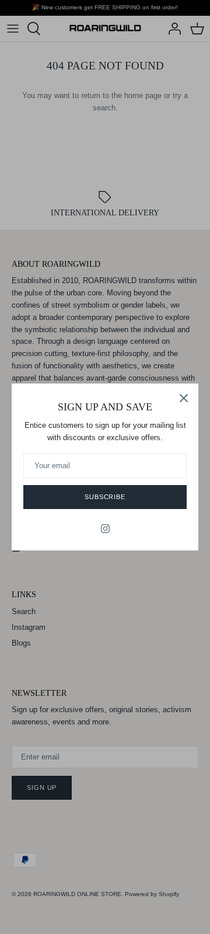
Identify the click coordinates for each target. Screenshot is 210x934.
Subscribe (105, 496)
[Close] (184, 398)
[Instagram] (105, 528)
